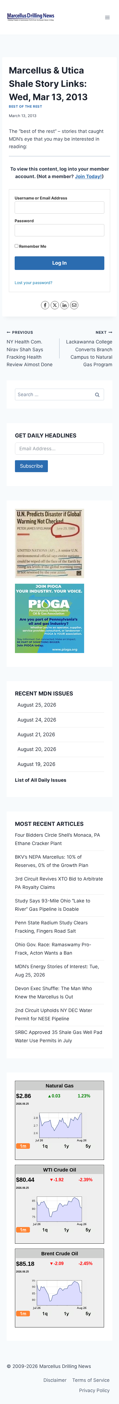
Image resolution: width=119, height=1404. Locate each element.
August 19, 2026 (36, 764)
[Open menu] (107, 17)
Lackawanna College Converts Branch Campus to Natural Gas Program (89, 348)
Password (24, 220)
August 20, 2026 (36, 749)
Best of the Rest (25, 106)
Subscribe (31, 466)
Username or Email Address (41, 198)
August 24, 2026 (36, 720)
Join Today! (88, 176)
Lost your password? (33, 282)
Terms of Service (91, 1380)
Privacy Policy (94, 1390)
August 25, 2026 (36, 705)
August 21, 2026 (36, 734)
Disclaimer (54, 1380)
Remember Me (32, 246)
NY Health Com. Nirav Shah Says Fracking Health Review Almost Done (30, 348)
